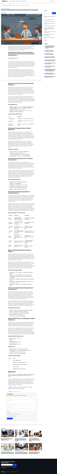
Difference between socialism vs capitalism (49, 54)
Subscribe (14, 464)
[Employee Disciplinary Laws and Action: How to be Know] (7, 446)
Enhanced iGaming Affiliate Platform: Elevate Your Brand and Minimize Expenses (49, 28)
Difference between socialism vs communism (49, 51)
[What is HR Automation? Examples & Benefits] (35, 446)
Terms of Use (4, 467)
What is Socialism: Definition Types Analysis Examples (50, 60)
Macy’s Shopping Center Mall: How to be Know (50, 63)
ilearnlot (3, 471)
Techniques (22, 388)
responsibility (23, 92)
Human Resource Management (8, 5)
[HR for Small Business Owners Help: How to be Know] (35, 433)
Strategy (45, 40)
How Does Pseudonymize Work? (48, 19)
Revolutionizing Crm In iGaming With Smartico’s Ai (50, 73)
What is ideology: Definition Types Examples (50, 66)
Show (16, 58)
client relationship (15, 313)
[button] (1, 1)
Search (45, 10)
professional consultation (12, 384)
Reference (17, 388)
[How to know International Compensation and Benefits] (21, 446)
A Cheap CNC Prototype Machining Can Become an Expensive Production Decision (50, 47)
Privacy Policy (14, 466)
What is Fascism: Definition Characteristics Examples (50, 57)
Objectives (13, 388)
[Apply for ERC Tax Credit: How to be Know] (7, 433)
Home (2, 5)
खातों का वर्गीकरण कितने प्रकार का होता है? (49, 21)
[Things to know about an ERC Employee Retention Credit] (21, 433)
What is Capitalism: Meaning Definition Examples (50, 77)
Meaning (10, 388)
